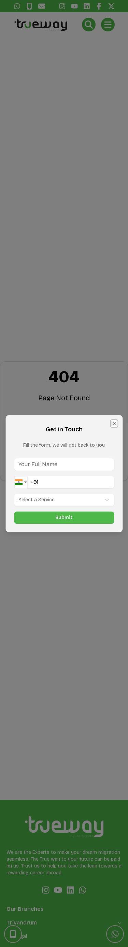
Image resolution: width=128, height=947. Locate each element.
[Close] (114, 423)
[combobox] (21, 482)
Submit (64, 517)
